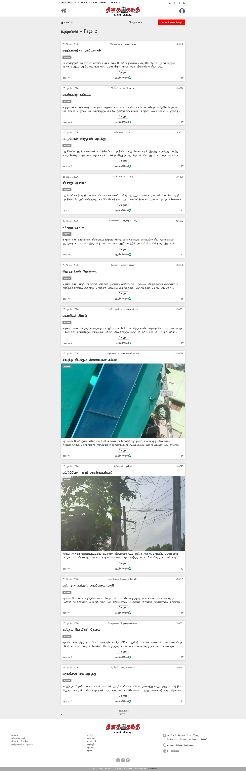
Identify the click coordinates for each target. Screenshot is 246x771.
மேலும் (123, 72)
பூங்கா (90, 751)
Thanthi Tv (114, 2)
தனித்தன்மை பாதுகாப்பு (22, 744)
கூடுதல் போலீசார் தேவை (81, 630)
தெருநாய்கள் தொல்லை (79, 272)
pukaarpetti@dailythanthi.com (180, 745)
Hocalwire (152, 768)
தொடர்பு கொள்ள (19, 741)
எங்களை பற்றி (18, 738)
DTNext (103, 2)
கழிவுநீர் (91, 744)
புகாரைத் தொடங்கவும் (171, 22)
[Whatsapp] (184, 3)
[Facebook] (174, 3)
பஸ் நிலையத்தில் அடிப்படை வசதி (88, 586)
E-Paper (93, 2)
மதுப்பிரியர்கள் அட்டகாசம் (81, 51)
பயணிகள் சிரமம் (74, 316)
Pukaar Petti (65, 2)
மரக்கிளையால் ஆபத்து (79, 674)
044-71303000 (173, 751)
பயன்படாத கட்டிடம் (76, 95)
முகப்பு (14, 735)
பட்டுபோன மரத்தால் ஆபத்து (83, 139)
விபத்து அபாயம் (74, 183)
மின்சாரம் (91, 741)
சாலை (90, 735)
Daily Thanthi (80, 2)
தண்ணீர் (91, 738)
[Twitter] (179, 3)
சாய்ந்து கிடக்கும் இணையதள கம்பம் (89, 360)
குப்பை (90, 747)
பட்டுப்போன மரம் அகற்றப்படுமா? (87, 473)
